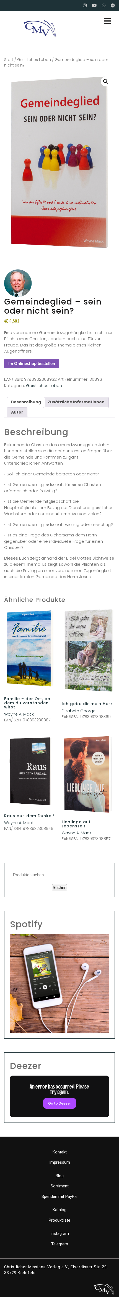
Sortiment (60, 1186)
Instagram (59, 1233)
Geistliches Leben (34, 59)
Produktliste (59, 1220)
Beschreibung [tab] (26, 402)
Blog (60, 1175)
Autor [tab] (17, 412)
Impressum (59, 1162)
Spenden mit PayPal (59, 1196)
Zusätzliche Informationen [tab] (76, 402)
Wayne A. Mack (19, 714)
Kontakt (60, 1152)
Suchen (59, 887)
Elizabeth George (78, 711)
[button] (106, 81)
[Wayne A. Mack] (18, 283)
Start (8, 59)
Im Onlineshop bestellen (31, 363)
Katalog (59, 1209)
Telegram (59, 1244)
